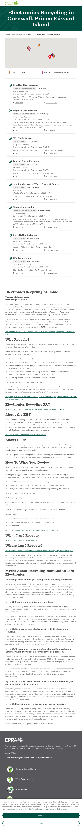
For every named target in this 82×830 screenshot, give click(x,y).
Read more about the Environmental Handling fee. (25, 435)
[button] (54, 56)
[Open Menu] (75, 3)
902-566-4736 (51, 176)
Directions (19, 103)
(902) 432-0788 (52, 250)
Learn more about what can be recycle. (21, 540)
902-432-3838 (52, 227)
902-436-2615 (51, 273)
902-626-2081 (51, 103)
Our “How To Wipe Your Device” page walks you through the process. (33, 530)
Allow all (41, 815)
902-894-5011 (51, 130)
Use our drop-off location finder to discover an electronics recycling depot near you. (39, 551)
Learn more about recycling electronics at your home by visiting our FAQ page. (36, 409)
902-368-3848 (52, 153)
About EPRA (10, 753)
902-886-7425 (51, 199)
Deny (41, 823)
